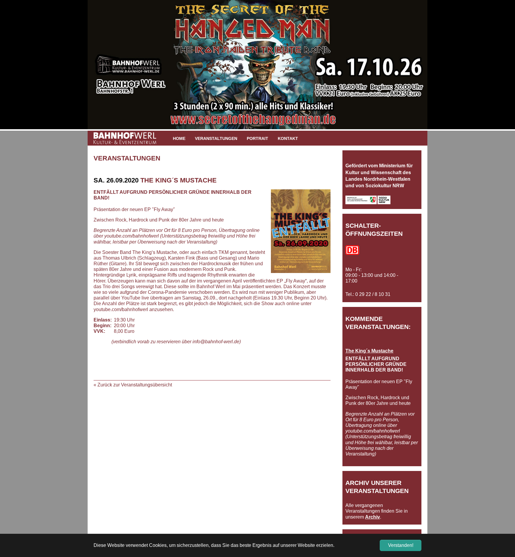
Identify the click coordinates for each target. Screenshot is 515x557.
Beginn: (102, 325)
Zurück (79, 68)
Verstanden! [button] (400, 545)
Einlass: (102, 319)
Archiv (372, 516)
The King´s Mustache (369, 350)
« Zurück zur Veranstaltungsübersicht (133, 384)
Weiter (436, 68)
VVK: (99, 331)
